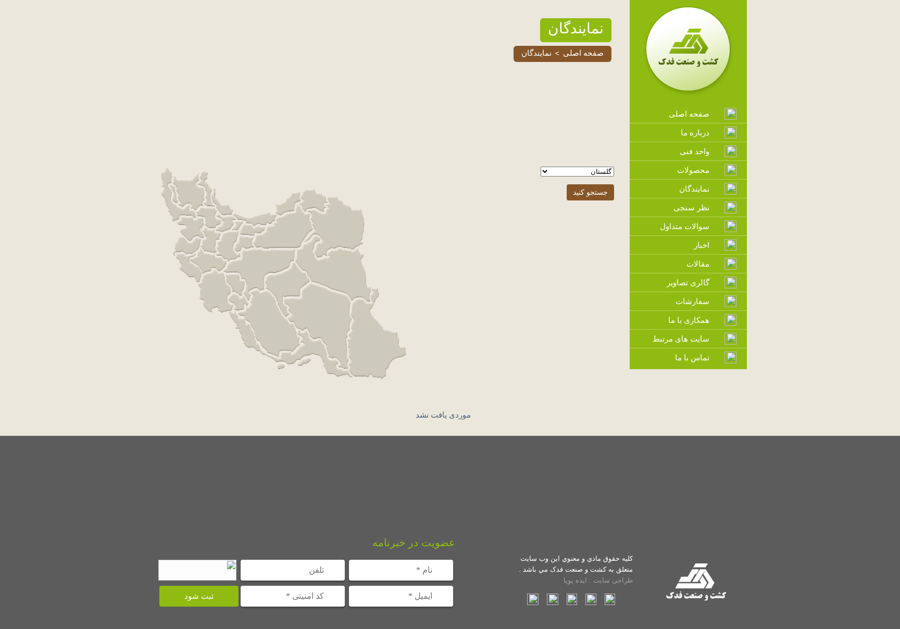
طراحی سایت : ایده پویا (598, 580)
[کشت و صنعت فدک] (688, 94)
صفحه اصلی (583, 53)
